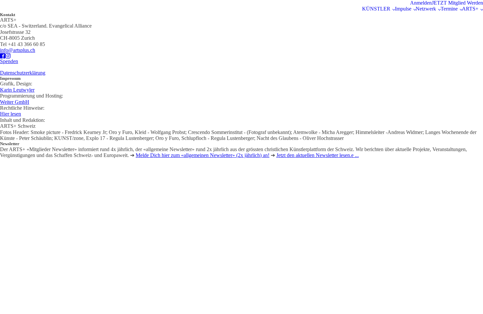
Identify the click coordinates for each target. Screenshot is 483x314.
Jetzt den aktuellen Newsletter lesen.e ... (317, 155)
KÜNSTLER (376, 8)
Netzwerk (426, 8)
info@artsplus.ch (17, 50)
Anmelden (421, 3)
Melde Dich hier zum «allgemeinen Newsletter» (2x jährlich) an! (202, 155)
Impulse (403, 8)
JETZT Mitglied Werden (457, 3)
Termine (449, 8)
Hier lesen (10, 114)
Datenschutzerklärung (22, 73)
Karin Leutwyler (17, 90)
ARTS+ (470, 8)
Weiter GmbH (14, 102)
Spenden (9, 61)
